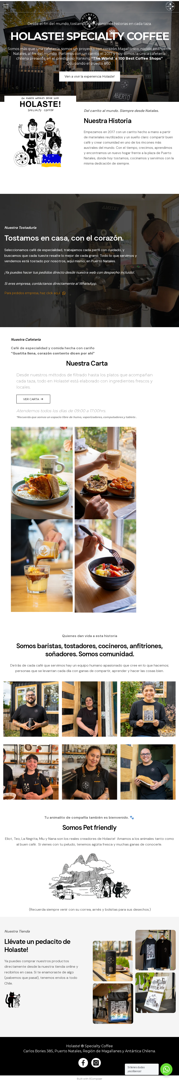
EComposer (95, 1078)
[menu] (6, 6)
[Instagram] (96, 1063)
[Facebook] (83, 1063)
